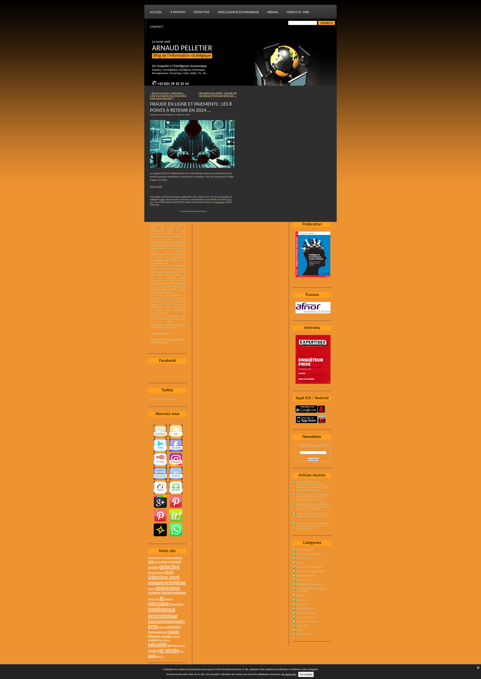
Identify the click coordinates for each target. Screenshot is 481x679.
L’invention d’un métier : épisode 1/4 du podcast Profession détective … (217, 94)
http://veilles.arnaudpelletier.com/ (168, 324)
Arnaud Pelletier (159, 333)
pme (153, 626)
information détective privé (311, 571)
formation (179, 593)
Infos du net (303, 580)
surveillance (164, 640)
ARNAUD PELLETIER (182, 48)
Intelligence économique (238, 12)
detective (169, 567)
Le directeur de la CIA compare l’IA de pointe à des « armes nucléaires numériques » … (313, 497)
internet (155, 621)
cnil (156, 562)
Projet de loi (303, 604)
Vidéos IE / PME (298, 12)
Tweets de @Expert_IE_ (163, 398)
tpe (169, 645)
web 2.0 (159, 656)
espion (151, 589)
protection (173, 627)
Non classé (303, 600)
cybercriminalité (170, 562)
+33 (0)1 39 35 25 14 (173, 84)
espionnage (168, 588)
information (158, 603)
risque (173, 631)
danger (153, 567)
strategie (153, 639)
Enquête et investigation (309, 567)
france (151, 599)
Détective (201, 12)
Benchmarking (304, 549)
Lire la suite (156, 186)
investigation (173, 621)
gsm (157, 599)
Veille (162, 199)
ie (162, 598)
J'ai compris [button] (305, 674)
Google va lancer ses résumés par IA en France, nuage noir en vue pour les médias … (313, 507)
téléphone (176, 645)
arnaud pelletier (173, 557)
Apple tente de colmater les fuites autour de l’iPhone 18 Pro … (313, 516)
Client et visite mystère (309, 554)
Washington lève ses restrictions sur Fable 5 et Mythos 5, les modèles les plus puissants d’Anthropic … (313, 486)
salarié (176, 636)
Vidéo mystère (304, 634)
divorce (152, 572)
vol (181, 651)
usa (183, 645)
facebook (154, 593)
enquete (156, 582)
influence (169, 599)
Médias (272, 12)
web (152, 655)
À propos (177, 12)
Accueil (156, 12)
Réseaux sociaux (306, 613)
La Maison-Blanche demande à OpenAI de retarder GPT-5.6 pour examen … (313, 526)
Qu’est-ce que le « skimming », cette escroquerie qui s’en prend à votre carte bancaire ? (168, 96)
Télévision (302, 626)
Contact (156, 26)
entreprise (175, 582)
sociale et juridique (307, 621)
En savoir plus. (289, 674)
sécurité (157, 644)
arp (151, 561)
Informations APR (306, 575)
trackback (219, 202)
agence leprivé (155, 558)
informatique (176, 604)
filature (166, 593)
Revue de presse (306, 617)
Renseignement (305, 608)
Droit (299, 562)
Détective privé (305, 558)
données (160, 573)
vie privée (168, 650)
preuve (162, 627)
